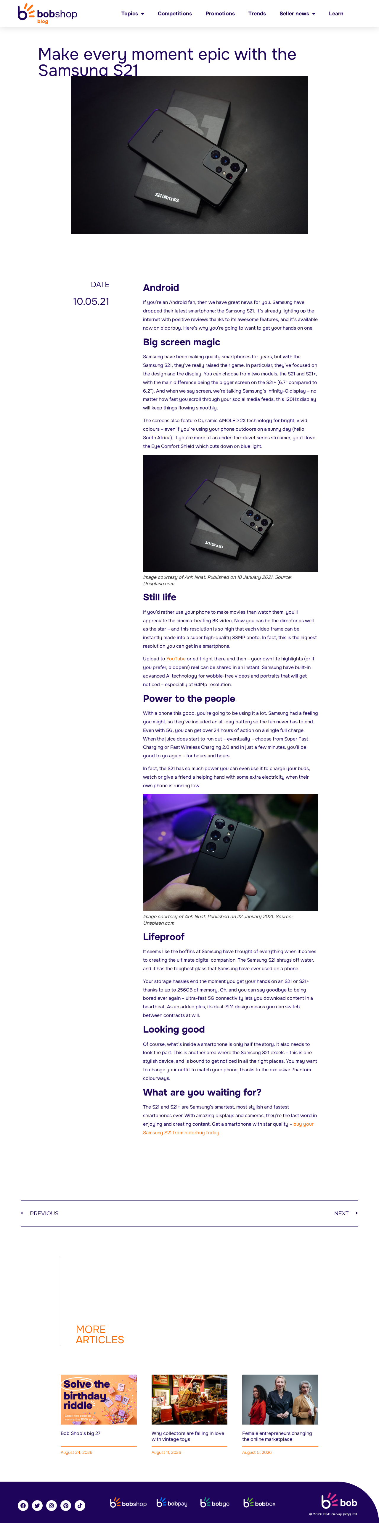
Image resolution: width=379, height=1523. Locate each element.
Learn (336, 13)
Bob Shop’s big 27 (80, 1433)
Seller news (294, 13)
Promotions (220, 13)
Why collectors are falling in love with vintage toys (188, 1436)
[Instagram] (51, 1505)
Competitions (175, 13)
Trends (257, 13)
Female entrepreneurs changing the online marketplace (277, 1436)
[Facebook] (23, 1505)
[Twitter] (37, 1505)
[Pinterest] (65, 1505)
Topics (129, 13)
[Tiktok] (80, 1505)
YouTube (176, 659)
